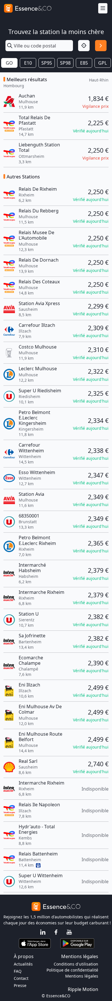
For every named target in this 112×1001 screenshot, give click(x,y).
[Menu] (102, 8)
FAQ (18, 971)
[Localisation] (84, 45)
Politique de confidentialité (72, 970)
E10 (28, 63)
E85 (84, 63)
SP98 (65, 63)
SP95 (46, 63)
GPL (102, 63)
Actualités (23, 964)
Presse (20, 985)
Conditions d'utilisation (76, 964)
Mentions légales (81, 976)
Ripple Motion (83, 989)
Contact (21, 978)
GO (9, 63)
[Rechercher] (101, 45)
